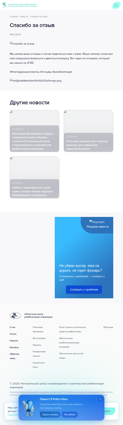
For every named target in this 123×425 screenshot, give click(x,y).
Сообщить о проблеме (84, 289)
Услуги (13, 334)
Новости (14, 340)
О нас (12, 327)
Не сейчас (69, 414)
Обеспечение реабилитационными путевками (69, 342)
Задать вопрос (50, 414)
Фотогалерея (39, 338)
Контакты (14, 347)
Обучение (108, 327)
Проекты (37, 345)
